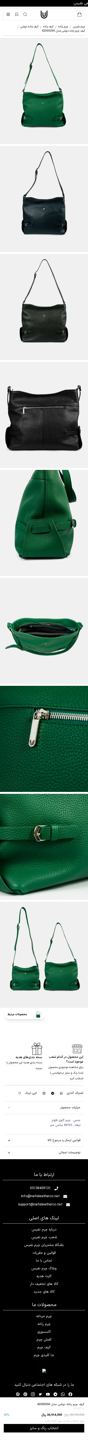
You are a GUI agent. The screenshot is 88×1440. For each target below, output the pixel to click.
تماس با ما (44, 1260)
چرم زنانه (61, 27)
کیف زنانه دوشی (27, 27)
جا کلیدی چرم (44, 1355)
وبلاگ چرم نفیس (44, 1268)
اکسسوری (44, 1332)
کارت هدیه (44, 1276)
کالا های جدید (44, 1292)
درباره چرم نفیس (44, 1229)
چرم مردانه (44, 1316)
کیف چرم (44, 1347)
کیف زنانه (47, 27)
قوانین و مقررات (44, 1253)
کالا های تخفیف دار (44, 1284)
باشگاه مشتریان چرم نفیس (44, 1245)
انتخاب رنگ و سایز (44, 1428)
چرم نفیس (77, 27)
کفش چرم (44, 1339)
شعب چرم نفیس (44, 1237)
